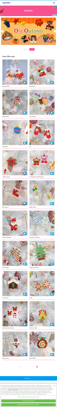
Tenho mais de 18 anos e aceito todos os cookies (28, 404)
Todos (32, 49)
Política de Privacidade (13, 389)
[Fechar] (54, 385)
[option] (28, 31)
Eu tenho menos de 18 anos (28, 400)
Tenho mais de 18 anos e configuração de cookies (28, 397)
